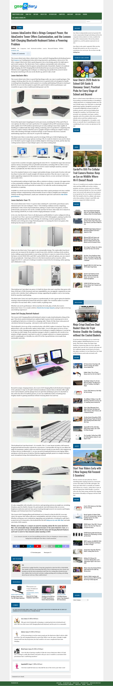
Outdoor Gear (53, 14)
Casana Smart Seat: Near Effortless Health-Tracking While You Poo (92, 550)
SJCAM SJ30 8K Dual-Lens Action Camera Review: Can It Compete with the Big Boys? (92, 285)
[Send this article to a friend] (44, 546)
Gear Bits (44, 594)
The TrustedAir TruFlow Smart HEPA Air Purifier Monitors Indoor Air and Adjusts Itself (92, 436)
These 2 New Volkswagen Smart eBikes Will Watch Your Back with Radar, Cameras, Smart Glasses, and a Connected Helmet (92, 410)
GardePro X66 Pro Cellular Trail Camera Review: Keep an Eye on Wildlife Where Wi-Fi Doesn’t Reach (86, 174)
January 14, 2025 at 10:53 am (33, 632)
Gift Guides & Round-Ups (18, 18)
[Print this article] (51, 546)
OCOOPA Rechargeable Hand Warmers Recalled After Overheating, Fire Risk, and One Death (93, 534)
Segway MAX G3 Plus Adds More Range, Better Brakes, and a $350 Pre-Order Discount (92, 428)
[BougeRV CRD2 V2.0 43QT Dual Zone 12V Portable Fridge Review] (77, 268)
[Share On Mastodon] (65, 546)
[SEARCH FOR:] (93, 21)
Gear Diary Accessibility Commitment (66, 684)
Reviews (28, 594)
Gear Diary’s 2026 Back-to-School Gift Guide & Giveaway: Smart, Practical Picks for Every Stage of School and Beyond (86, 87)
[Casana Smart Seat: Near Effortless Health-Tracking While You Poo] (77, 553)
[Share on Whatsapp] (58, 546)
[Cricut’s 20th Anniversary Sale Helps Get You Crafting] (77, 394)
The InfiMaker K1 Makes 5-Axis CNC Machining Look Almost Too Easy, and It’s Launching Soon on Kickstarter (92, 400)
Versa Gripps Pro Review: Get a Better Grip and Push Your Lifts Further (93, 248)
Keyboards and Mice (36, 48)
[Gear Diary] (25, 6)
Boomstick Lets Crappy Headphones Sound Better (32, 597)
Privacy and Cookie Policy (95, 683)
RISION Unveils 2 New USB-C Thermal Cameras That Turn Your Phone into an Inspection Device (93, 525)
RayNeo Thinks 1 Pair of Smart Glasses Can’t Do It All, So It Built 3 (92, 373)
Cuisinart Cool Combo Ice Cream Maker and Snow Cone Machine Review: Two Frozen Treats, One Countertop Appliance (91, 276)
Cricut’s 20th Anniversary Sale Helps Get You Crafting (92, 391)
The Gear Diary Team (67, 683)
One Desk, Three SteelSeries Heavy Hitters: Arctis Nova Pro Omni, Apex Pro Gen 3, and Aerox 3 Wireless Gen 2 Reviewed (92, 258)
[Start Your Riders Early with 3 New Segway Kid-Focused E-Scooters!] (87, 465)
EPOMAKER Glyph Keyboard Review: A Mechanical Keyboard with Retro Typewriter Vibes (92, 230)
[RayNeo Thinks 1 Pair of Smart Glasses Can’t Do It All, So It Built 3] (77, 376)
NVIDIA (61, 48)
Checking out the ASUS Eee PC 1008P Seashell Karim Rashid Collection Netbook (48, 598)
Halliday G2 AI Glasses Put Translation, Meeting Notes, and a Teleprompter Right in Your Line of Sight (92, 560)
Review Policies (76, 683)
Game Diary (70, 14)
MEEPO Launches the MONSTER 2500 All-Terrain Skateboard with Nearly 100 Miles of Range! (92, 542)
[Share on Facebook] (16, 546)
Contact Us (89, 684)
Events (13, 594)
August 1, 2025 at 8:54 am (35, 664)
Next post (47, 552)
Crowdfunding (30, 592)
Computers (62, 14)
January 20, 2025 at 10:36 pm (35, 649)
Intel (28, 48)
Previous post (36, 552)
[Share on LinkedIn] (30, 546)
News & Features (19, 594)
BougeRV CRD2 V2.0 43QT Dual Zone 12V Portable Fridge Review (92, 266)
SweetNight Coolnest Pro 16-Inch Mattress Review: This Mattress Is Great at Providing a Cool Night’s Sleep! (92, 383)
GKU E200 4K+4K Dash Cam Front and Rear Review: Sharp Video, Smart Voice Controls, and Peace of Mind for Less (93, 221)
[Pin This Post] (37, 546)
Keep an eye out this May (55, 520)
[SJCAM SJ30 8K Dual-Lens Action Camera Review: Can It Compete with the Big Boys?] (77, 287)
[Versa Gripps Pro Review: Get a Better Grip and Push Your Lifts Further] (77, 250)
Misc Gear (78, 14)
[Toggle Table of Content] (27, 53)
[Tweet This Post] (23, 546)
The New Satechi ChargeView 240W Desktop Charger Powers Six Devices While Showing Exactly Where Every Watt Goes (92, 419)
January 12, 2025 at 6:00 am (31, 619)
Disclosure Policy (84, 683)
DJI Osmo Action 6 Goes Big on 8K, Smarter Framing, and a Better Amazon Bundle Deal (92, 365)
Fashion (85, 14)
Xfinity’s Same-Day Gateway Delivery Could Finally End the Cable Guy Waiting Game (92, 569)
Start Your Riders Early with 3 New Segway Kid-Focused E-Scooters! (87, 471)
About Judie (58, 683)
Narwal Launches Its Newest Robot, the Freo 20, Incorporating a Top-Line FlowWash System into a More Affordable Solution (92, 517)
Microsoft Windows (53, 48)
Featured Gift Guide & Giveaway (82, 58)
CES (18, 48)
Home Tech (28, 14)
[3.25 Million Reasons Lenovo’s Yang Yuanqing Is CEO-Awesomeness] (61, 592)
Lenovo (45, 48)
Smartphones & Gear (17, 14)
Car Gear (35, 14)
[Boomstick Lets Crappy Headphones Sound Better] (33, 590)
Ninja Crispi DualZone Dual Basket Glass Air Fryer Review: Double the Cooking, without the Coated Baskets (92, 212)
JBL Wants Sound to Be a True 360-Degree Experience (18, 597)
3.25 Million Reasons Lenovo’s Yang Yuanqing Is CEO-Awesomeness (63, 598)
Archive (83, 684)
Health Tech (44, 14)
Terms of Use (78, 684)
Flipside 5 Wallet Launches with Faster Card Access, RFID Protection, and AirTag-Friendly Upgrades (92, 577)
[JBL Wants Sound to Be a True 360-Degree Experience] (18, 592)
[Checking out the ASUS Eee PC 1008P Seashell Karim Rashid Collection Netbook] (48, 592)
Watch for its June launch (46, 308)
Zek (18, 50)
